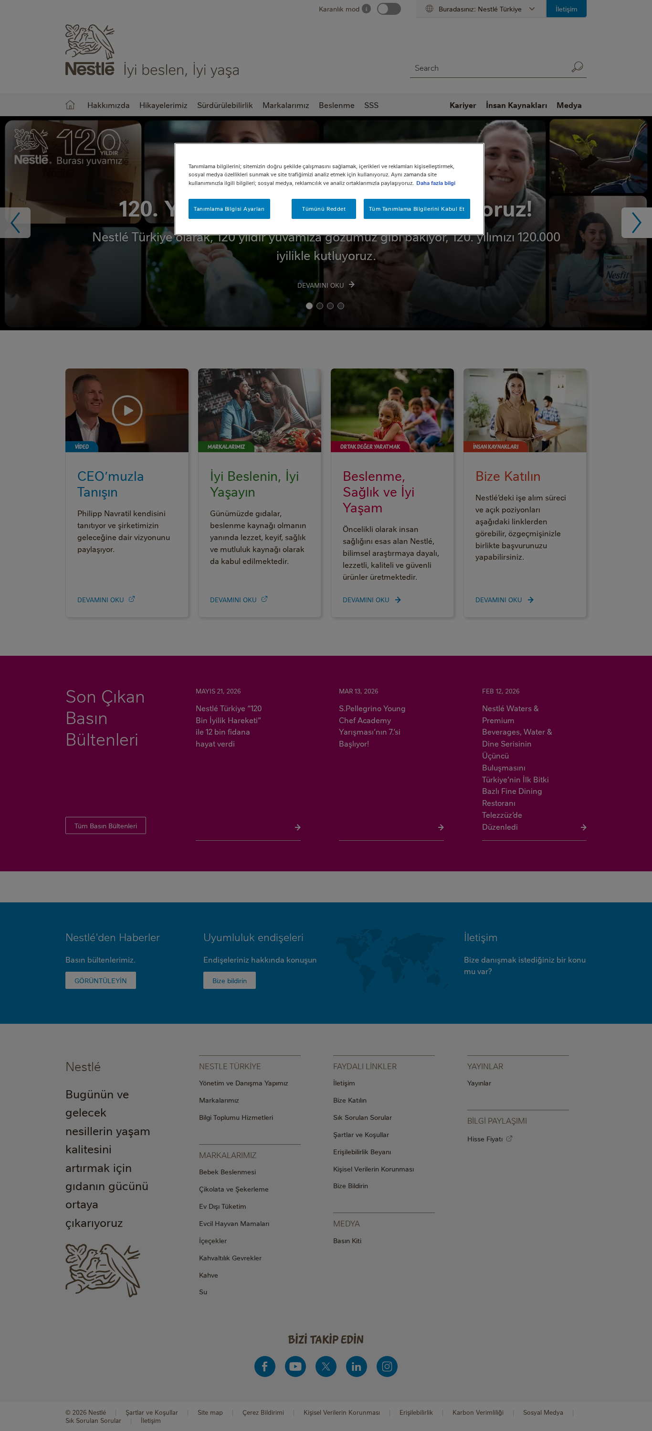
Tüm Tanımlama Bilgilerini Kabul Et (417, 208)
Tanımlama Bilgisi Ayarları (229, 208)
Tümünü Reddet (324, 208)
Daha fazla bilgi (435, 182)
